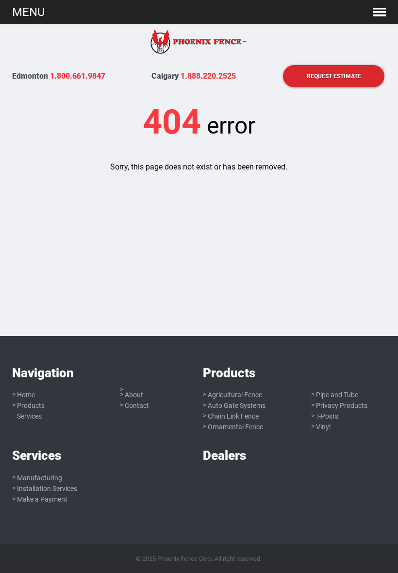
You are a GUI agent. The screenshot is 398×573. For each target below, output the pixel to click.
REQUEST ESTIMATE (334, 76)
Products (31, 405)
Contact (137, 405)
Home (26, 395)
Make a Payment (42, 499)
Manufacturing (39, 478)
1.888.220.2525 (208, 76)
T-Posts (327, 416)
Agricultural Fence (235, 395)
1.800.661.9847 (77, 76)
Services (29, 416)
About (134, 395)
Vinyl (323, 427)
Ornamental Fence (235, 427)
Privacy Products (341, 405)
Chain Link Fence (233, 416)
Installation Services (47, 488)
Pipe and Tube (337, 395)
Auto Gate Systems (236, 405)
